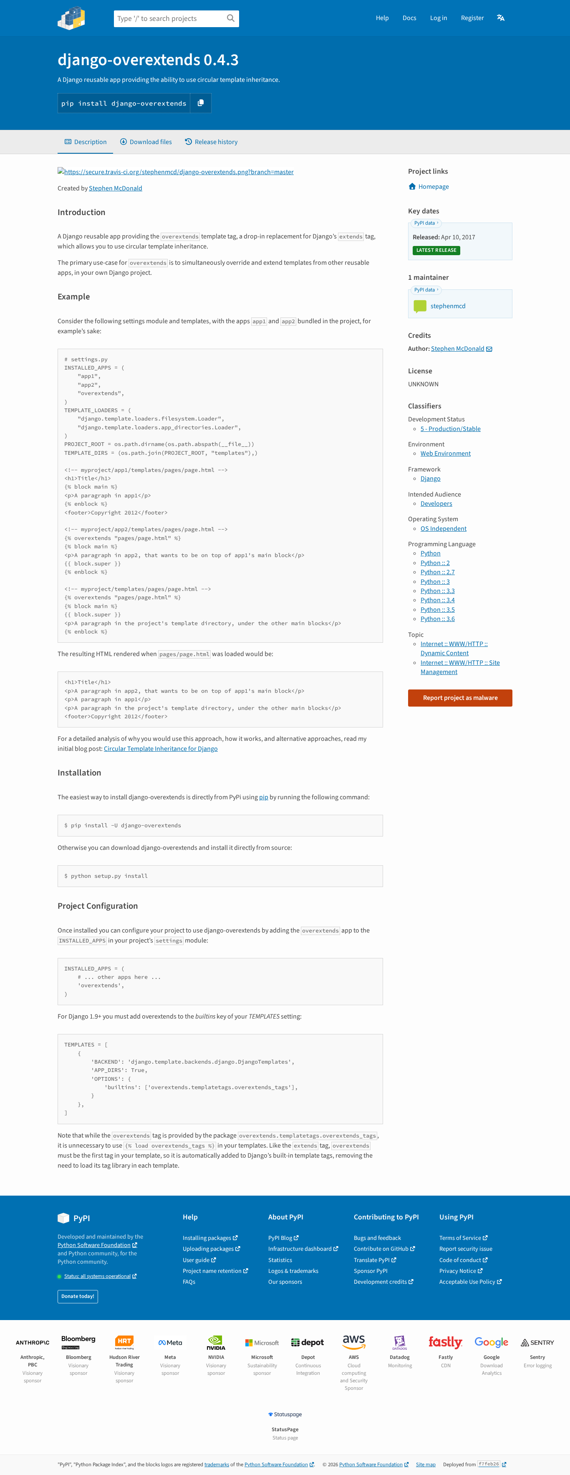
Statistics (280, 1260)
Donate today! (77, 1296)
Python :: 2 (435, 563)
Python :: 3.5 (438, 609)
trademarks (216, 1464)
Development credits (380, 1281)
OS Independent (444, 528)
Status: (97, 1276)
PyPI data (424, 223)
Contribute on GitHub (381, 1248)
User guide (196, 1260)
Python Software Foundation (94, 1245)
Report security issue (465, 1248)
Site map (426, 1464)
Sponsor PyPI (371, 1271)
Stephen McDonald (115, 188)
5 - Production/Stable (451, 428)
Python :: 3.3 (438, 591)
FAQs (189, 1281)
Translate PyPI (372, 1260)
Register (472, 18)
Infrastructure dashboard (300, 1248)
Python (431, 553)
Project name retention (212, 1271)
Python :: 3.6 (438, 618)
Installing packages (207, 1238)
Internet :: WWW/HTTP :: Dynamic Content (454, 648)
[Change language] (501, 18)
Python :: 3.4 (438, 600)
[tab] (85, 142)
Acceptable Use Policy (467, 1281)
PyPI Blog (280, 1238)
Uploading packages (208, 1248)
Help (382, 18)
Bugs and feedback (377, 1238)
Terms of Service (460, 1238)
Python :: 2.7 (438, 572)
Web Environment (446, 453)
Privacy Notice (457, 1271)
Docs (409, 18)
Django (431, 478)
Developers (436, 503)
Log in (438, 18)
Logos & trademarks (293, 1271)
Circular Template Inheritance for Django (161, 748)
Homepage (434, 186)
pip (263, 797)
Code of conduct (460, 1260)
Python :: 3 (435, 581)
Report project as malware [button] (460, 697)
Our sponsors (285, 1281)
